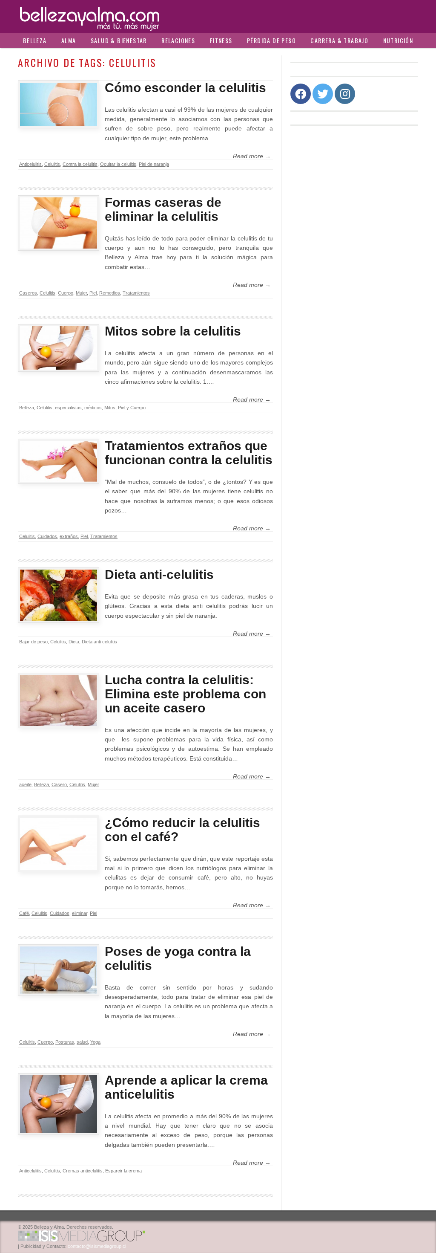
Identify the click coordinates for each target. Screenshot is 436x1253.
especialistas (68, 407)
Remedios (109, 292)
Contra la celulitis (80, 164)
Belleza (35, 40)
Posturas (64, 1042)
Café (24, 913)
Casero (59, 784)
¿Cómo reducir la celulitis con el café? (182, 830)
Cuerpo (65, 292)
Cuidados (47, 536)
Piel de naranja (154, 164)
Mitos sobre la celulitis (173, 331)
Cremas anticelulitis (83, 1170)
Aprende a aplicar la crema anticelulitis (186, 1087)
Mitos (109, 407)
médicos (93, 407)
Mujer (81, 292)
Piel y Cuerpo (132, 407)
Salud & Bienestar (119, 40)
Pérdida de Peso (271, 40)
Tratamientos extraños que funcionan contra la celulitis (188, 453)
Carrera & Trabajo (339, 40)
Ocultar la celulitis (118, 164)
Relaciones (178, 40)
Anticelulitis (30, 164)
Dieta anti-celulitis (159, 574)
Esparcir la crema (123, 1170)
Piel (93, 292)
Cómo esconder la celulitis (185, 88)
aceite (25, 784)
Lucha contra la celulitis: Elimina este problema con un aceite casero (185, 694)
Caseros (28, 292)
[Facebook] (300, 94)
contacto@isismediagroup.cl (97, 1246)
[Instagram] (345, 94)
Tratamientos (136, 292)
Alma (68, 40)
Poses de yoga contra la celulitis (178, 958)
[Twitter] (323, 94)
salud (82, 1042)
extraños (69, 536)
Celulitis (52, 164)
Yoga (95, 1042)
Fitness (221, 40)
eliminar (79, 913)
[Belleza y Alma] (218, 16)
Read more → (252, 156)
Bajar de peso (33, 641)
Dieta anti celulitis (99, 641)
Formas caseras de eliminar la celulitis (163, 209)
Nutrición (398, 40)
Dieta (74, 641)
